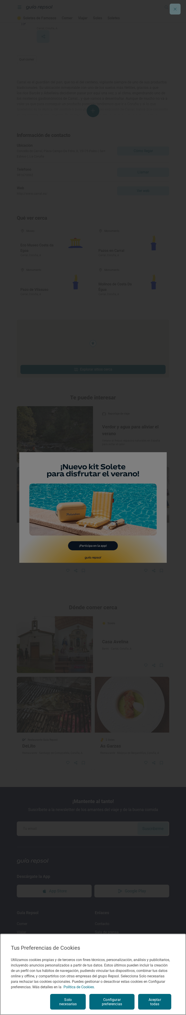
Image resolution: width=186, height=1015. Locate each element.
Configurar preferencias (112, 1002)
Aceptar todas (155, 1002)
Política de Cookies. (79, 987)
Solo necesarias (68, 1002)
